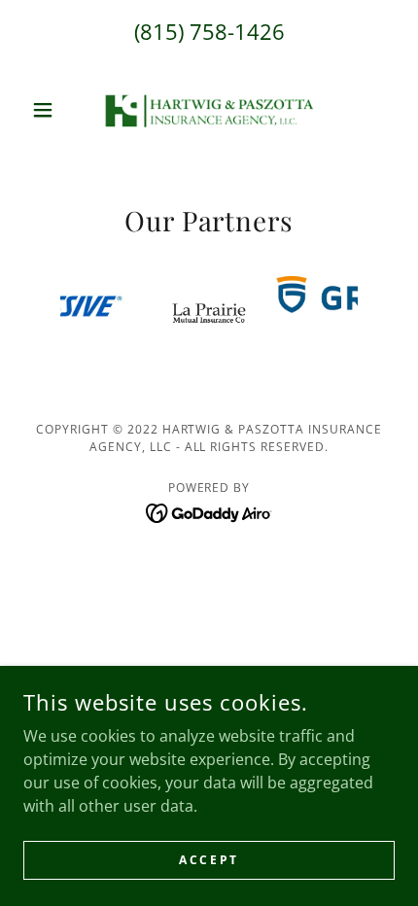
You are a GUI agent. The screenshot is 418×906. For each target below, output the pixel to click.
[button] (51, 109)
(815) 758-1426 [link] (209, 31)
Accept (208, 860)
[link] (209, 110)
